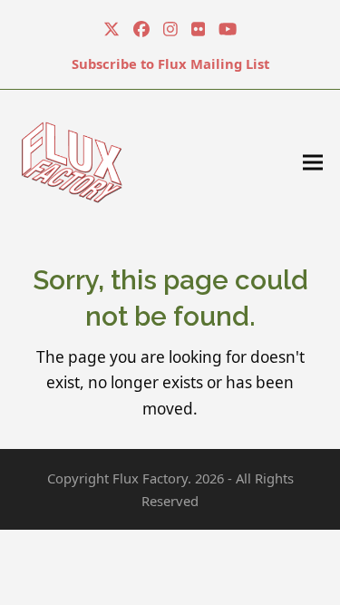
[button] (313, 162)
